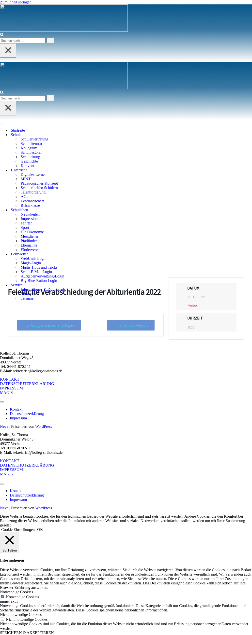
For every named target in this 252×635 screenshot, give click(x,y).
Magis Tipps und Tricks (39, 267)
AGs (24, 196)
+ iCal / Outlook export (131, 325)
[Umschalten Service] (88, 285)
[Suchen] (2, 35)
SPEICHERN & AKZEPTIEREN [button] (27, 633)
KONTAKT (9, 379)
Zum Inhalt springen (16, 2)
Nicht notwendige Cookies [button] (21, 614)
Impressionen (31, 219)
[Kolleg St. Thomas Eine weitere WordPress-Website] (64, 30)
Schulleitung (30, 157)
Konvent (27, 166)
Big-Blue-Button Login (39, 280)
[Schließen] (8, 50)
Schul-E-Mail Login (36, 272)
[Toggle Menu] (2, 402)
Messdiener (29, 236)
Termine (27, 298)
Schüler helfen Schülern (39, 188)
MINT (26, 179)
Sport (25, 227)
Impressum (18, 418)
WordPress (43, 426)
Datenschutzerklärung (27, 414)
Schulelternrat (31, 143)
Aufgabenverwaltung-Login (42, 276)
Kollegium (29, 148)
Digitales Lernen (34, 174)
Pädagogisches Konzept (39, 183)
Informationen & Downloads (43, 289)
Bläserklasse (30, 205)
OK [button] (40, 529)
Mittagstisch (30, 294)
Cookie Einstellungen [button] (18, 529)
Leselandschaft (32, 201)
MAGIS (6, 392)
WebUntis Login (34, 258)
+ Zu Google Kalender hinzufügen (49, 325)
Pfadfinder (29, 241)
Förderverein (31, 250)
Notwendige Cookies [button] (16, 592)
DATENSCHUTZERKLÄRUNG (27, 384)
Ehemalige (29, 245)
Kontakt (16, 409)
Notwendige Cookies (22, 597)
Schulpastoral (31, 152)
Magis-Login (31, 263)
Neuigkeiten (30, 214)
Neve (4, 426)
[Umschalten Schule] (88, 135)
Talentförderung (33, 192)
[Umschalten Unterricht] (88, 170)
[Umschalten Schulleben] (88, 210)
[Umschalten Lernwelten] (88, 254)
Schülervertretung (34, 139)
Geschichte (29, 161)
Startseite (18, 130)
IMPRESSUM (11, 388)
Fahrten (26, 223)
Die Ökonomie (32, 232)
